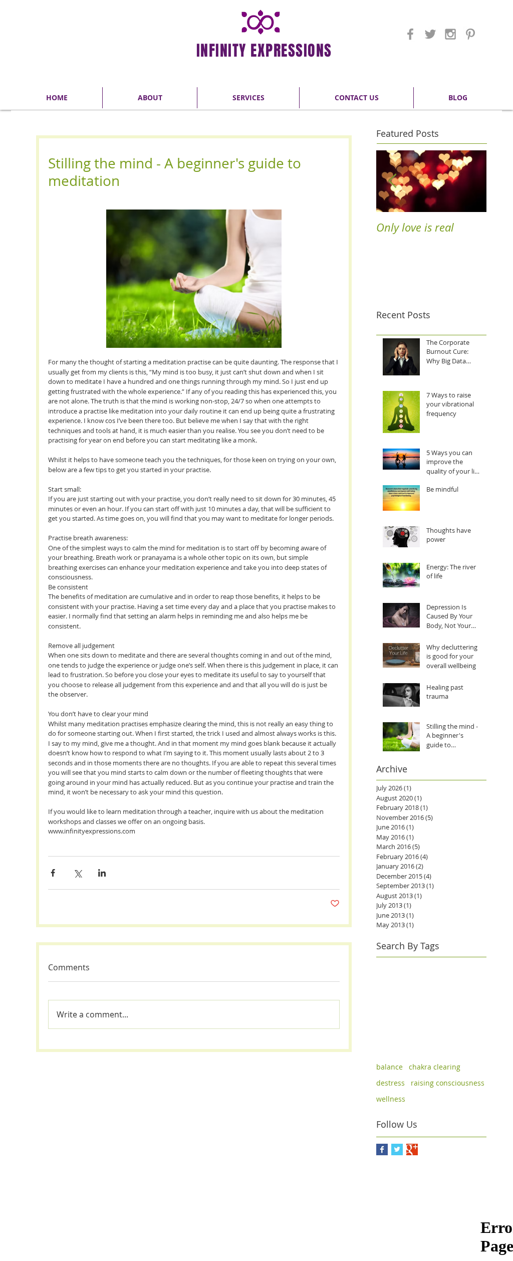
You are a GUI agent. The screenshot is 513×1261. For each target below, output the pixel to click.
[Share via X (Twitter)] (77, 873)
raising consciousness (447, 1083)
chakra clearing (434, 1067)
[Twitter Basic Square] (397, 1149)
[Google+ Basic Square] (412, 1149)
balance (389, 1067)
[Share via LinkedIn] (102, 873)
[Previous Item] (392, 181)
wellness (390, 1099)
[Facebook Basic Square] (382, 1149)
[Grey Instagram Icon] (450, 34)
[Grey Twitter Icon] (430, 34)
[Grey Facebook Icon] (410, 34)
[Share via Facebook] (53, 873)
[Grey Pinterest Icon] (470, 34)
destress (390, 1083)
